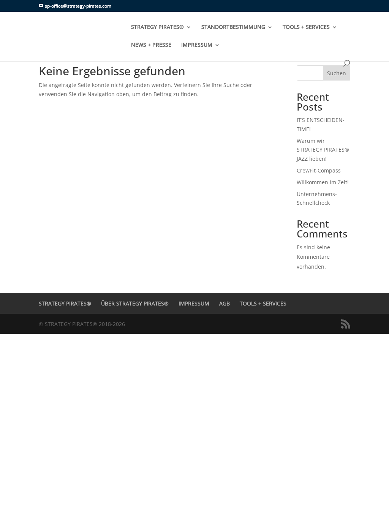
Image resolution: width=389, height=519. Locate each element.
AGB (224, 303)
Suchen (336, 73)
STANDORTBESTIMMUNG (233, 27)
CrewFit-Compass (319, 170)
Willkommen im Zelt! (323, 182)
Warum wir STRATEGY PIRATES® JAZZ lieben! (323, 150)
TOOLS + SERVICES (306, 27)
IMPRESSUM (196, 45)
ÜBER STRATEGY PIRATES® (135, 303)
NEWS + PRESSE (151, 45)
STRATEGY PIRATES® (157, 27)
